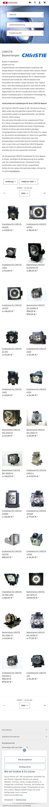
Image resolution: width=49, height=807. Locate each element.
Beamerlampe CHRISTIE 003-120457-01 (11, 633)
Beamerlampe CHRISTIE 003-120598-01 (11, 471)
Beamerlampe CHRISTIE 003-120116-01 (36, 593)
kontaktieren (15, 171)
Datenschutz (21, 799)
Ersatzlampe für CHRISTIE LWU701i (12, 552)
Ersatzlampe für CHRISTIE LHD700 (36, 225)
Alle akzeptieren (25, 759)
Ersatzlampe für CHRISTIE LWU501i (36, 512)
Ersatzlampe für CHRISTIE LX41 (36, 674)
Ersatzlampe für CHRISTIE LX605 (12, 390)
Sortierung (9, 182)
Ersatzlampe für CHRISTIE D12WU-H (36, 471)
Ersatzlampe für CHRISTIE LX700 (36, 390)
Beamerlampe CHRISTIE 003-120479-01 (11, 431)
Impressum (8, 799)
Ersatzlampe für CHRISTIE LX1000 (36, 552)
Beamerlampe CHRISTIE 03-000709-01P (36, 266)
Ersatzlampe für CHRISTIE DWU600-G (12, 674)
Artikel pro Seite (27, 182)
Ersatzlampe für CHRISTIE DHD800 (12, 512)
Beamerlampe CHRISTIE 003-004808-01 (36, 306)
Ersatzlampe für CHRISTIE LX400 (12, 266)
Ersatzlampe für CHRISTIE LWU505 (12, 225)
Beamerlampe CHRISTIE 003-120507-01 (36, 431)
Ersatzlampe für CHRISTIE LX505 (36, 350)
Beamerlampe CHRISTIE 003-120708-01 (36, 633)
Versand (28, 805)
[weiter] (44, 193)
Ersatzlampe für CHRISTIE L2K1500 (12, 306)
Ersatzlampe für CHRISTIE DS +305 (12, 350)
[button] (35, 2)
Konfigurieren (25, 767)
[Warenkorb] (44, 2)
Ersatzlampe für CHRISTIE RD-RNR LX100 (12, 593)
